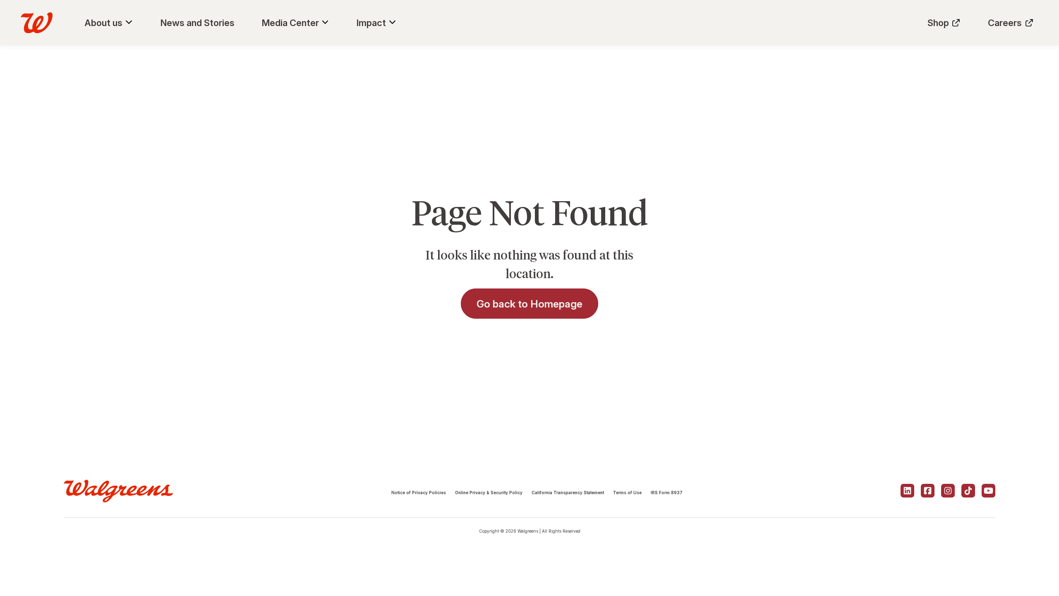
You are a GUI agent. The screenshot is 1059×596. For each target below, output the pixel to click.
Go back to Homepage (529, 304)
